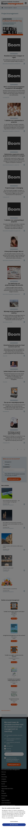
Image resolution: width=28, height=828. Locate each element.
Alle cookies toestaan (14, 824)
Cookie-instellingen (14, 821)
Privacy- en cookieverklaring (8, 817)
